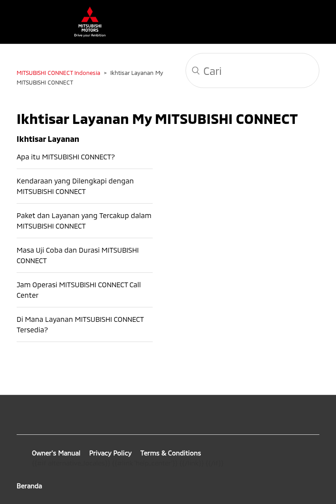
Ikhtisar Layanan (48, 139)
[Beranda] (85, 35)
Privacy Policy (110, 453)
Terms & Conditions (170, 453)
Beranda (29, 486)
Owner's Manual (56, 453)
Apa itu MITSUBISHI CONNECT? (66, 156)
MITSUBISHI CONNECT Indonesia (58, 72)
